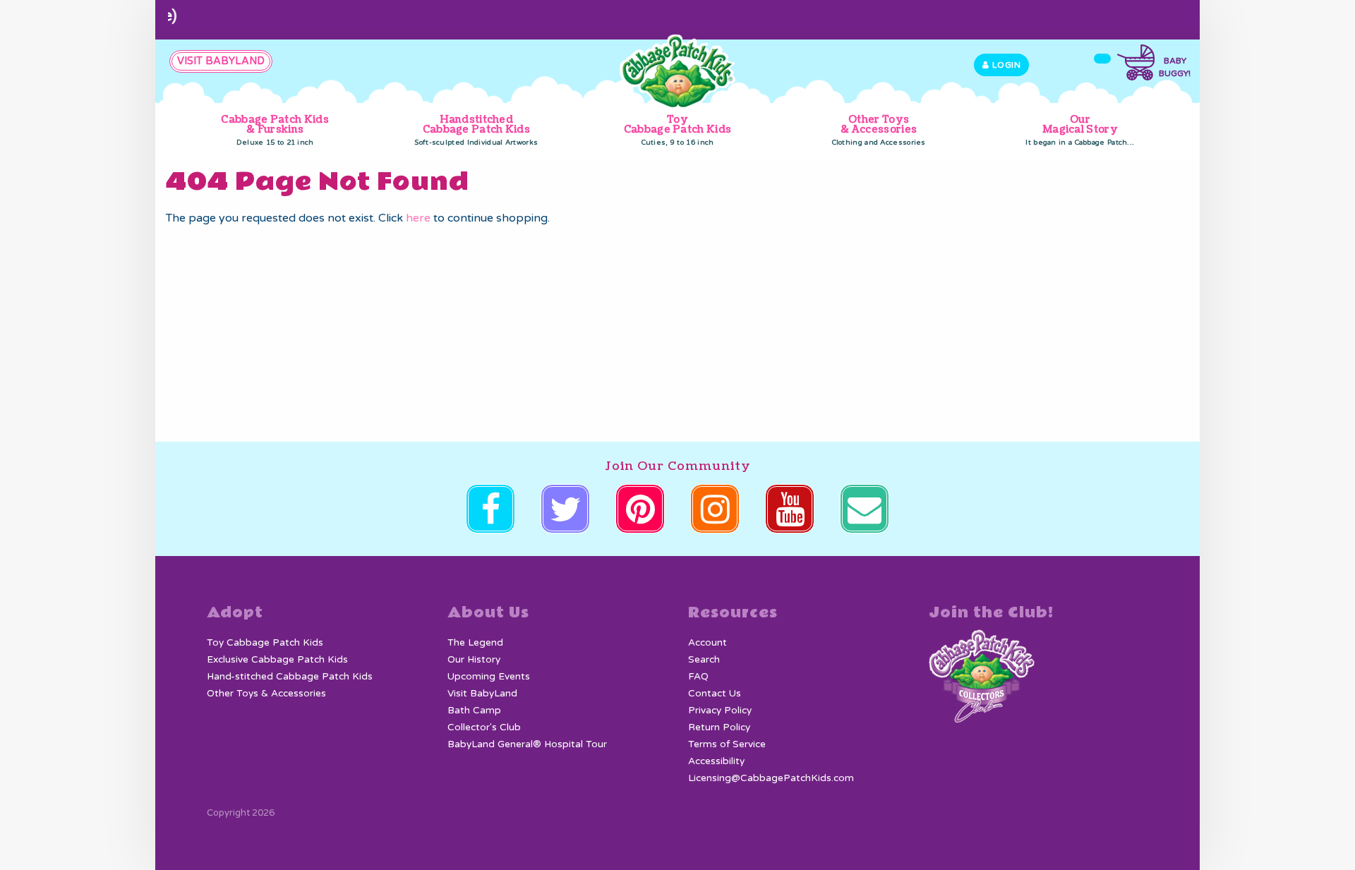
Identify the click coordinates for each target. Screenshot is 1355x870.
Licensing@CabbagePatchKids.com (771, 778)
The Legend (475, 642)
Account (707, 642)
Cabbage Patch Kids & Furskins (274, 130)
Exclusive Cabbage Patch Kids (277, 659)
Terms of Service (727, 744)
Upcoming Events (488, 676)
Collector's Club (484, 727)
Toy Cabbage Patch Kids (677, 130)
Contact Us (714, 693)
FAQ (698, 676)
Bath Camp (474, 710)
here (418, 218)
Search (704, 659)
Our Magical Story (1079, 130)
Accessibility (716, 761)
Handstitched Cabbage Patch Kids (476, 130)
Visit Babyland (221, 61)
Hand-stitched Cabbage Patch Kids (290, 676)
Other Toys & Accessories (879, 130)
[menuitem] (275, 131)
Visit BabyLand (482, 693)
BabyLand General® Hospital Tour (527, 744)
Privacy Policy (720, 710)
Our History (473, 659)
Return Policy (719, 727)
